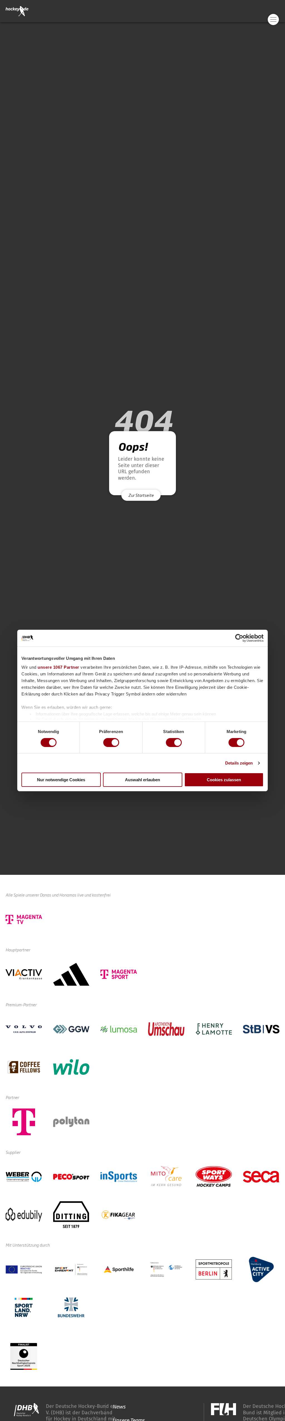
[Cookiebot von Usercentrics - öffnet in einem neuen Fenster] (239, 638)
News (119, 1406)
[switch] (111, 742)
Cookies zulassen (224, 779)
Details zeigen (239, 763)
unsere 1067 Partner (58, 667)
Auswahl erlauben (142, 779)
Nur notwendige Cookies (61, 779)
